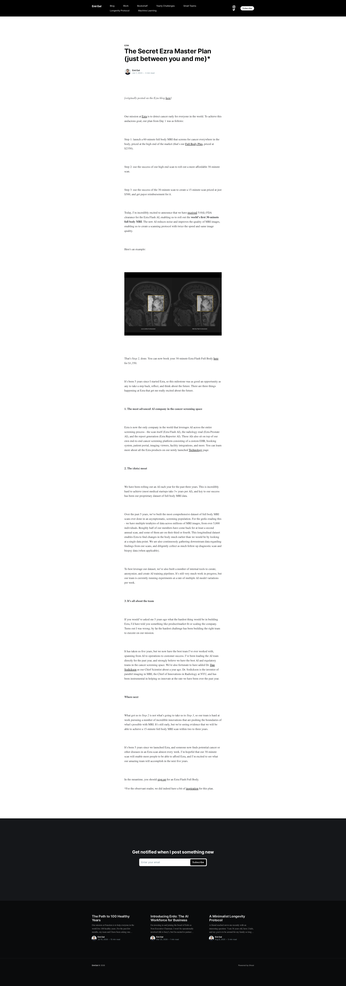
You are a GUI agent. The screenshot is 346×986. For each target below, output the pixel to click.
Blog (112, 5)
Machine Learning (147, 10)
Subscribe (247, 8)
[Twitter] (233, 9)
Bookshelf (142, 5)
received (192, 212)
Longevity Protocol (119, 10)
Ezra (126, 45)
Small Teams (189, 5)
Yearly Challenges (165, 5)
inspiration (192, 788)
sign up (162, 779)
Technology (195, 450)
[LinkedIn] (234, 6)
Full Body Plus (194, 144)
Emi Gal (96, 6)
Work (126, 5)
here (168, 98)
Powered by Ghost (246, 965)
